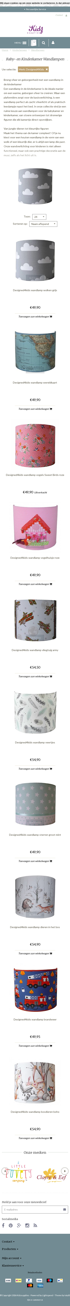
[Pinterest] (11, 1225)
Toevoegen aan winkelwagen (34, 316)
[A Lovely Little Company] (18, 1172)
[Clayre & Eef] (51, 1175)
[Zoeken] (43, 43)
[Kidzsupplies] (35, 29)
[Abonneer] (35, 1208)
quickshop (35, 277)
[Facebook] (3, 1225)
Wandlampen (37, 50)
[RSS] (35, 1225)
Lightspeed (47, 1295)
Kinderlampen (20, 50)
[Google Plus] (19, 1225)
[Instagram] (27, 1225)
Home (5, 50)
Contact (59, 15)
